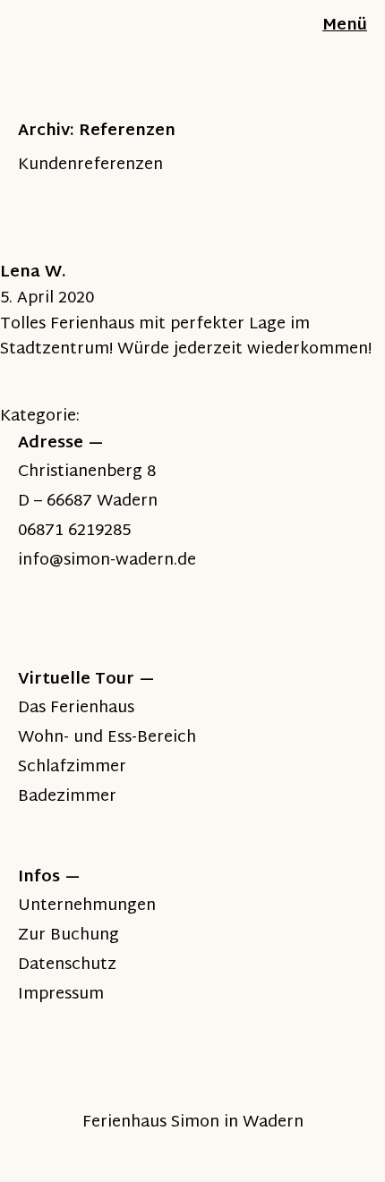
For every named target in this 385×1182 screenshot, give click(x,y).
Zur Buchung (68, 935)
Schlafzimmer (72, 767)
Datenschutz (67, 965)
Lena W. (33, 272)
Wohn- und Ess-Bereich (107, 738)
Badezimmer (67, 797)
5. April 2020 (47, 298)
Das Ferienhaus (76, 708)
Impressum (61, 994)
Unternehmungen (87, 906)
